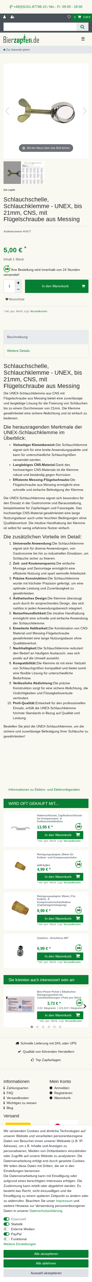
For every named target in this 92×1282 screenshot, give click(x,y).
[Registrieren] (13, 17)
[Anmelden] (5, 17)
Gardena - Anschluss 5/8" (53, 938)
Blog (10, 1108)
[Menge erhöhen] (18, 283)
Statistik (17, 1224)
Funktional (19, 1239)
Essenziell (18, 1219)
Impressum (64, 1201)
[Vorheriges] (7, 111)
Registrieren (63, 1093)
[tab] (46, 337)
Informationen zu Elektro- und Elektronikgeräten (44, 789)
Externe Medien (23, 1229)
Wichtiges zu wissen (22, 1103)
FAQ (10, 1093)
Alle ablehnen (46, 1263)
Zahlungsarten (17, 1088)
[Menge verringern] (18, 289)
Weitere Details (18, 351)
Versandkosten (38, 311)
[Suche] (82, 27)
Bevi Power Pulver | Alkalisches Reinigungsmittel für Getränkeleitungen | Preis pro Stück (59, 994)
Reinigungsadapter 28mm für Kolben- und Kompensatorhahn (57, 856)
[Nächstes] (84, 111)
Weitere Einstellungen (20, 1244)
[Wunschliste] (69, 17)
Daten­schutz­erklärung (45, 1211)
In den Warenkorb (55, 286)
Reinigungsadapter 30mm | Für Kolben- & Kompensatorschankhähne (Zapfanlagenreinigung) (56, 900)
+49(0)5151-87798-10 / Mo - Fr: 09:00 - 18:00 (47, 7)
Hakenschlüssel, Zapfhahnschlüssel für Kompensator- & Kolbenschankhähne (59, 818)
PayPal (16, 1234)
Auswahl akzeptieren (46, 1273)
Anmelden (61, 1088)
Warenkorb (62, 1098)
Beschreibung (17, 337)
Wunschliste (16, 299)
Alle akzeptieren (46, 1254)
